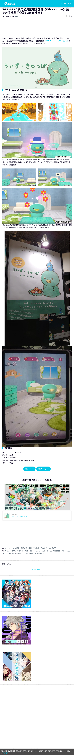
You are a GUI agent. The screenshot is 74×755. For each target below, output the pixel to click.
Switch (49, 551)
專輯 (30, 548)
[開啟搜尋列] (61, 3)
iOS (31, 551)
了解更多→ (6, 753)
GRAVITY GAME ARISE (20, 551)
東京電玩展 (52, 548)
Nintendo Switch (39, 551)
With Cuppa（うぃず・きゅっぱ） (57, 41)
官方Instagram (43, 469)
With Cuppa (66, 551)
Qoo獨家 (16, 548)
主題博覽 (24, 548)
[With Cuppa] (37, 515)
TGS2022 (8, 548)
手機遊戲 (36, 548)
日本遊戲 (44, 548)
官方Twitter (29, 469)
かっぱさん (20, 554)
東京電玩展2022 (40, 554)
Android (7, 551)
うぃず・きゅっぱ (8, 554)
